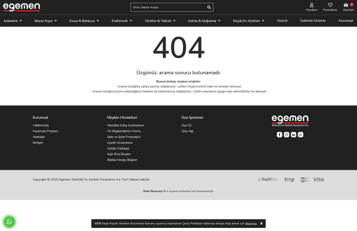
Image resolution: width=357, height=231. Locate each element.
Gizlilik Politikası (118, 148)
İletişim (38, 143)
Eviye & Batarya (82, 20)
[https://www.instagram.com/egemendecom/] (286, 135)
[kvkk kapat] (261, 223)
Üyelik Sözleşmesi (120, 143)
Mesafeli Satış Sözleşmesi (125, 125)
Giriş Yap (188, 131)
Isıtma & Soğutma (202, 20)
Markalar (39, 137)
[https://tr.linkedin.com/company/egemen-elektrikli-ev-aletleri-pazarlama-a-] (293, 135)
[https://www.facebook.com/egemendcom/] (279, 135)
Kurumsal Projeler (45, 131)
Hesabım (311, 10)
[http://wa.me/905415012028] (300, 135)
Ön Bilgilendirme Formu (124, 131)
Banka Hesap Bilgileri (122, 160)
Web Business (153, 191)
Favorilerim (330, 10)
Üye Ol (186, 125)
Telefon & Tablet (158, 20)
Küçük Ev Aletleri (246, 20)
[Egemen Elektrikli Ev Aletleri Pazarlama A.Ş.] (21, 7)
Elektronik (120, 20)
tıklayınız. (251, 223)
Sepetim (348, 10)
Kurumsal (346, 20)
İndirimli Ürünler (313, 20)
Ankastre (11, 20)
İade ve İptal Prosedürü (123, 137)
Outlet (282, 20)
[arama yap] (209, 7)
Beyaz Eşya (43, 20)
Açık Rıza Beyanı (118, 154)
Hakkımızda (41, 125)
